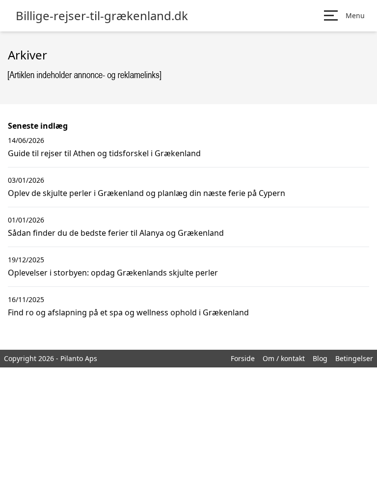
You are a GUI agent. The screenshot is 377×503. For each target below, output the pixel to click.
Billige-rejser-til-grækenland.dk (102, 16)
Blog (320, 358)
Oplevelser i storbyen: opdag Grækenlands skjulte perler (113, 272)
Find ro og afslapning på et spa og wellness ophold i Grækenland (128, 312)
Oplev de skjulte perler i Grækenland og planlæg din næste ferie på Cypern (146, 193)
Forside (243, 358)
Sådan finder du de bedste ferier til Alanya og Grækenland (116, 232)
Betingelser (354, 358)
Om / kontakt (284, 358)
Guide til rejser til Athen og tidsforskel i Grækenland (104, 153)
